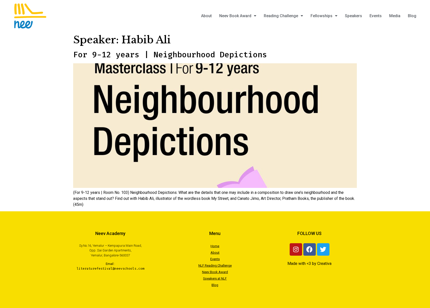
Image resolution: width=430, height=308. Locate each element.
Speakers (353, 15)
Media (394, 15)
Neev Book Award (235, 15)
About (206, 15)
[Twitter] (323, 249)
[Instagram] (296, 249)
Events (376, 15)
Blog (412, 15)
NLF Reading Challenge (215, 265)
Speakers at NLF (215, 278)
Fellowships (321, 15)
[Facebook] (309, 249)
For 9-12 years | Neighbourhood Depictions (170, 54)
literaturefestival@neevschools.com (110, 268)
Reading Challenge (281, 15)
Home (215, 246)
